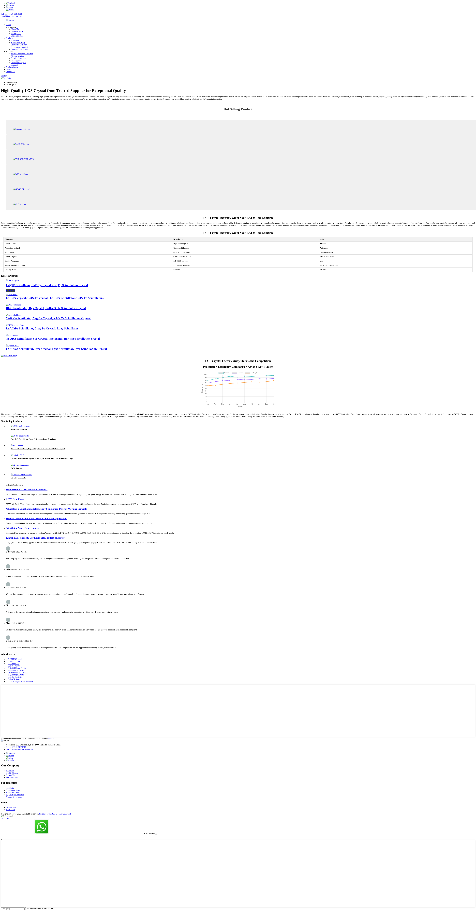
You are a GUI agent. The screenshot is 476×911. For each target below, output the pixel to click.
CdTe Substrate (17, 468)
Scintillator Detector (19, 45)
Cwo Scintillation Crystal (18, 672)
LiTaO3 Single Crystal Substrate (20, 681)
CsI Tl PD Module (15, 659)
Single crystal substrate (20, 47)
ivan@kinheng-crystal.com (11, 16)
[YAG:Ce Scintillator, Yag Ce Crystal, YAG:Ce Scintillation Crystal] (13, 315)
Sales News (10, 810)
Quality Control (17, 31)
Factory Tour (16, 34)
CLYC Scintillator (15, 499)
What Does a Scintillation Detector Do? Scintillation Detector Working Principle (46, 509)
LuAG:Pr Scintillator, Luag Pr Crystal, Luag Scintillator (42, 328)
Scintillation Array (18, 42)
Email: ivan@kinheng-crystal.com (19, 749)
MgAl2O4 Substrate (19, 429)
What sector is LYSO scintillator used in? (26, 489)
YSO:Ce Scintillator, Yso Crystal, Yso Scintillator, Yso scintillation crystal (53, 338)
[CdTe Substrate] (20, 465)
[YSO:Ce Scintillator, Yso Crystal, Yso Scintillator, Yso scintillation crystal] (13, 335)
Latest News (11, 807)
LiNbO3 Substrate (18, 478)
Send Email (5, 818)
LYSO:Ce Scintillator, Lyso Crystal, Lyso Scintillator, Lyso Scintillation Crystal (56, 348)
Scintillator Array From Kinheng (23, 528)
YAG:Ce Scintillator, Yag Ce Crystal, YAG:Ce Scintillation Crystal (48, 318)
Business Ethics (17, 36)
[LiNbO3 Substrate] (21, 475)
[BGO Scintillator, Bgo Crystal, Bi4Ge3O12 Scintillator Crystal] (13, 305)
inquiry (51, 738)
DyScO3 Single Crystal (17, 668)
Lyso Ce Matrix (14, 666)
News (8, 69)
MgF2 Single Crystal (16, 675)
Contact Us (10, 72)
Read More (10, 290)
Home (8, 25)
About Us (15, 29)
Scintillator (15, 40)
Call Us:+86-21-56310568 (11, 14)
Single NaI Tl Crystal (16, 670)
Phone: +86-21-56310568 (16, 747)
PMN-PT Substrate (15, 679)
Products (9, 38)
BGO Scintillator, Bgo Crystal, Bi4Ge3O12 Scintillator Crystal (46, 308)
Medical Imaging (17, 56)
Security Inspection (18, 58)
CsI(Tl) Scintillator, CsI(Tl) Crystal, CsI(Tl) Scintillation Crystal (47, 285)
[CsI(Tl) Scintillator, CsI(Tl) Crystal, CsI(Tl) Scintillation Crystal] (12, 280)
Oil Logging (16, 60)
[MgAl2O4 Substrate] (20, 426)
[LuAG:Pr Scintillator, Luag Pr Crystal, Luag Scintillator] (15, 325)
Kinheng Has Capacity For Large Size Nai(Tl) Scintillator (35, 537)
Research (14, 65)
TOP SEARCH (65, 814)
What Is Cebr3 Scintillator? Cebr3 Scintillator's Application (36, 518)
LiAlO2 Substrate (15, 677)
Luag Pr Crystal (14, 661)
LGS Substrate (13, 664)
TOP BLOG (52, 814)
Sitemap (42, 814)
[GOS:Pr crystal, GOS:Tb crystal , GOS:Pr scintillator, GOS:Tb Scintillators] (11, 295)
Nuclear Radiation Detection (22, 54)
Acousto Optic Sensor (19, 49)
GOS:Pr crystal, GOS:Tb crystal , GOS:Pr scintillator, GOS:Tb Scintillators (55, 298)
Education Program (18, 63)
